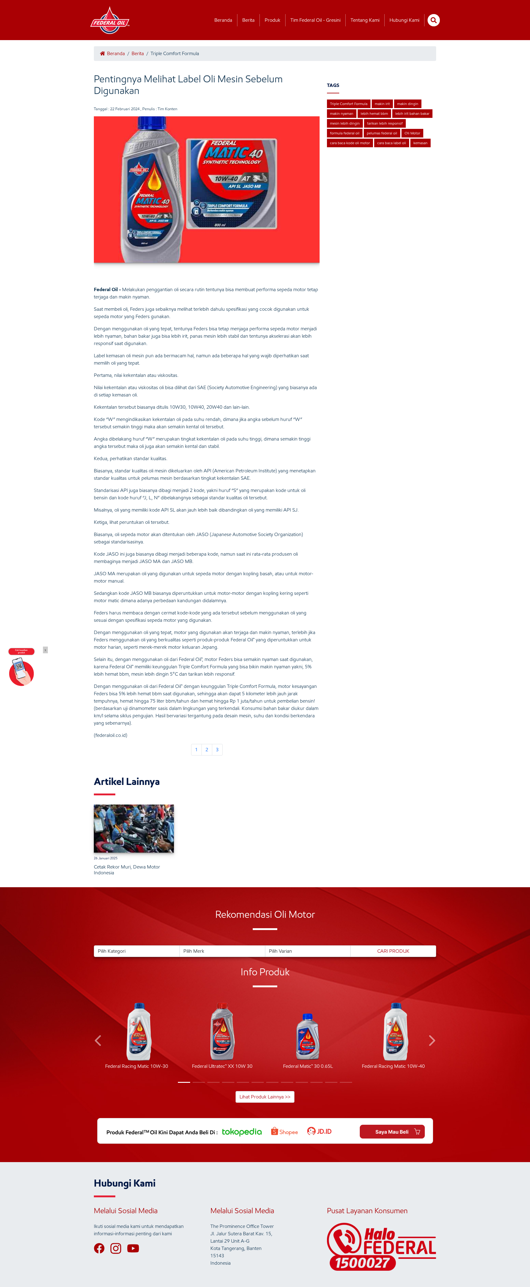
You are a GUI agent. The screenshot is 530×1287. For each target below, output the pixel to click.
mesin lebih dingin (345, 123)
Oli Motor (412, 133)
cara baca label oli (391, 143)
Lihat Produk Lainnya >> (265, 1097)
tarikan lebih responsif (385, 123)
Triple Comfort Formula (348, 103)
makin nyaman (341, 113)
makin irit (382, 103)
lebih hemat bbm (374, 113)
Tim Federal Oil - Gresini (315, 20)
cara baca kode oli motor (350, 143)
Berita (248, 20)
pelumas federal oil (382, 133)
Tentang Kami (365, 20)
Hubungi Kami (404, 20)
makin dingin (407, 103)
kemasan (420, 143)
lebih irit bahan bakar (412, 113)
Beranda (223, 20)
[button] (98, 1041)
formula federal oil (344, 133)
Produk (272, 20)
